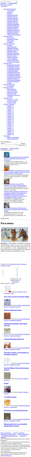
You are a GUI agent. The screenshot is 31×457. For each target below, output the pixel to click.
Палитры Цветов (12, 90)
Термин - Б (10, 107)
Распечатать (15, 282)
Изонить (9, 13)
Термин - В (10, 108)
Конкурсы (3, 3)
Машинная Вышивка (13, 24)
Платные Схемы (12, 101)
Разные (9, 83)
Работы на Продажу (13, 139)
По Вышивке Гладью (13, 66)
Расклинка (13, 264)
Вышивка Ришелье (12, 28)
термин (8, 265)
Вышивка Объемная (13, 27)
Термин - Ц (10, 133)
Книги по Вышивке (18, 433)
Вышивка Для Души (13, 49)
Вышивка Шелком (12, 33)
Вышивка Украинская (13, 30)
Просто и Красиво (12, 57)
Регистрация (4, 148)
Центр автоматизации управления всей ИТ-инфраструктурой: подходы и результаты (16, 158)
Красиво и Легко (12, 56)
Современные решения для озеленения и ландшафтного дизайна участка (15, 196)
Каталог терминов (23, 378)
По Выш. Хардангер (13, 78)
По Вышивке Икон (12, 71)
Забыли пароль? (14, 148)
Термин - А (10, 105)
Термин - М (10, 117)
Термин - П (10, 122)
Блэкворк (10, 12)
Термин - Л (10, 116)
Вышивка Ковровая (12, 19)
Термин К (7, 380)
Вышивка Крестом (12, 21)
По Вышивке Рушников (14, 77)
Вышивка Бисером (12, 15)
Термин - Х (10, 131)
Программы (10, 40)
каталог (18, 264)
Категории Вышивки (10, 9)
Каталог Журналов (9, 43)
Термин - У (10, 128)
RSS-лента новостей (6, 4)
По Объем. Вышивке (13, 81)
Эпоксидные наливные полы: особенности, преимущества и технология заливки (16, 209)
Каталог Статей (8, 87)
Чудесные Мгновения (13, 62)
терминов (23, 264)
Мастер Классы (11, 89)
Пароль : (23, 143)
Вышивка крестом (15, 307)
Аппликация (10, 10)
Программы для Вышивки (8, 434)
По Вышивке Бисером (13, 65)
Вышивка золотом (15, 364)
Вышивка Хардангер (13, 31)
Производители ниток (13, 95)
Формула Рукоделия (13, 60)
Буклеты (9, 45)
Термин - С (10, 125)
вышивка (3, 265)
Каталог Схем (8, 98)
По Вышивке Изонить (13, 69)
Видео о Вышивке (6, 433)
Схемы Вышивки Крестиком (9, 436)
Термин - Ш (10, 134)
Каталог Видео (8, 36)
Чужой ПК (21, 145)
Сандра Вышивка (12, 59)
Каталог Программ (9, 84)
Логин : (3, 143)
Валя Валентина (11, 46)
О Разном (10, 42)
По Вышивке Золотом (13, 68)
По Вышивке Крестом (13, 72)
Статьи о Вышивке (23, 434)
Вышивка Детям (12, 51)
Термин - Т (10, 127)
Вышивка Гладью (12, 16)
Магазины (7, 136)
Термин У (7, 393)
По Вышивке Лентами (13, 74)
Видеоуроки (10, 37)
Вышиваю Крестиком (13, 54)
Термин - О (10, 120)
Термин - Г (10, 110)
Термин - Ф (10, 130)
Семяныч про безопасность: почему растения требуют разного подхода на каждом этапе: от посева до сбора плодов (17, 172)
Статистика (4, 6)
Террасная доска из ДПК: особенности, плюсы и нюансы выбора (15, 184)
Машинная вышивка (15, 320)
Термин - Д (10, 111)
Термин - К (10, 114)
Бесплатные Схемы (12, 99)
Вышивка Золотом (12, 18)
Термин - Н (10, 119)
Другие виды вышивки (13, 34)
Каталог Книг (8, 63)
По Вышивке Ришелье (13, 75)
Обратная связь (13, 3)
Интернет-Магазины (13, 137)
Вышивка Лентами (12, 22)
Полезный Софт (11, 93)
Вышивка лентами (15, 349)
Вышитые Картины (12, 53)
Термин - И (10, 113)
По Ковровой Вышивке (14, 80)
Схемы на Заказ (11, 102)
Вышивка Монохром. (13, 25)
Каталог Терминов (9, 104)
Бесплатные (10, 86)
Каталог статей (22, 292)
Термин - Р (10, 123)
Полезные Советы (12, 92)
